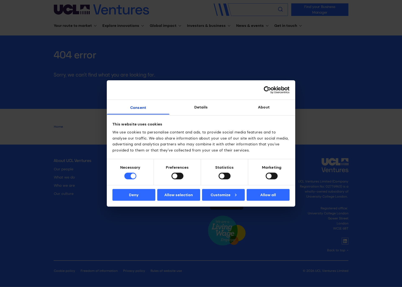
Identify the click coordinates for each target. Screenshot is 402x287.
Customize (221, 194)
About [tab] (264, 107)
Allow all (268, 194)
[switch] (177, 176)
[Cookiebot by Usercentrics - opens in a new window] (271, 90)
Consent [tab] (138, 107)
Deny (134, 194)
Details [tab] (201, 107)
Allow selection (178, 194)
